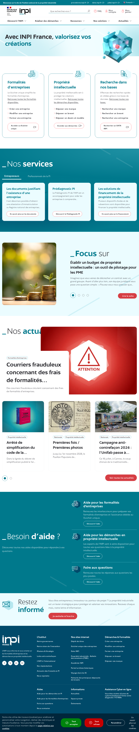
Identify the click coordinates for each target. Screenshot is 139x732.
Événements (76, 703)
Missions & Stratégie (45, 651)
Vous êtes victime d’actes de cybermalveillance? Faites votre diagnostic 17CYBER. (118, 696)
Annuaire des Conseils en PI (48, 671)
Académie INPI (77, 663)
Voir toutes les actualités (122, 477)
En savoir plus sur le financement (115, 214)
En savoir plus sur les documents (23, 214)
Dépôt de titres (77, 641)
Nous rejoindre (43, 676)
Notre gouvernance (45, 641)
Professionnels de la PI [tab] (39, 176)
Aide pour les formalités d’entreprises (52, 699)
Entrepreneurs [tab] (11, 175)
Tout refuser (96, 722)
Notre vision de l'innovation (48, 646)
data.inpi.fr (97, 2)
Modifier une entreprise (21, 113)
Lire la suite (128, 295)
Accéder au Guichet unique (19, 127)
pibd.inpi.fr (112, 2)
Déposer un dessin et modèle (70, 118)
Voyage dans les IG (79, 673)
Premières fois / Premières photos (68, 445)
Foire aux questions (45, 703)
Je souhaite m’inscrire (63, 616)
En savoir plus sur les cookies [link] (132, 723)
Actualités (123, 20)
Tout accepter (74, 722)
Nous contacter (43, 708)
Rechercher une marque (114, 109)
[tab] (73, 295)
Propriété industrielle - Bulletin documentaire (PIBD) (83, 657)
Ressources (76, 20)
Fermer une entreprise (20, 118)
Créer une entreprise (20, 109)
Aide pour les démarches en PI (49, 694)
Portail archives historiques (82, 668)
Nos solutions (100, 20)
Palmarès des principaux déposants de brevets (85, 679)
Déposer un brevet (65, 113)
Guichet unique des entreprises (84, 646)
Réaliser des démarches (47, 20)
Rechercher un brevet (113, 113)
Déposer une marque (66, 109)
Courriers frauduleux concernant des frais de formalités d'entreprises (34, 373)
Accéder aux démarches (67, 125)
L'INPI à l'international (46, 661)
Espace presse (77, 699)
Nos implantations (44, 666)
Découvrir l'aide (93, 523)
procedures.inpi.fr (78, 2)
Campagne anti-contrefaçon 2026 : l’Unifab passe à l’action (115, 448)
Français (128, 2)
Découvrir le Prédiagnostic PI (68, 214)
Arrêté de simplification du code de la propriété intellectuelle (21, 448)
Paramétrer (116, 722)
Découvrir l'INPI (15, 20)
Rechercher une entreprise (115, 118)
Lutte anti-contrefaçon (46, 656)
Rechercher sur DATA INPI (112, 127)
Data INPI (75, 651)
